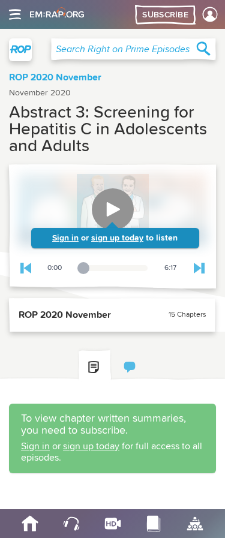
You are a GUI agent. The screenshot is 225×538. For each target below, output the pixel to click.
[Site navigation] (15, 14)
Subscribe (165, 15)
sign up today (117, 238)
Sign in (65, 238)
